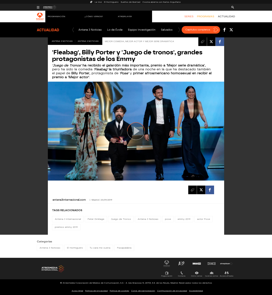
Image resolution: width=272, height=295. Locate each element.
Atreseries (181, 263)
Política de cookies (119, 291)
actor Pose (203, 219)
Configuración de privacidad (172, 291)
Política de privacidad (96, 291)
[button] (73, 30)
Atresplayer (125, 16)
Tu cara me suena (100, 247)
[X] (211, 41)
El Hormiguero (111, 2)
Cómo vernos (196, 276)
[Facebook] (220, 41)
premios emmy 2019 (66, 227)
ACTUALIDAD (226, 16)
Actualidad (48, 29)
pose (168, 219)
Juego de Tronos (121, 219)
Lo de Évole (114, 29)
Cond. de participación (143, 291)
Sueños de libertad (130, 2)
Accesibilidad (196, 291)
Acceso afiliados (226, 276)
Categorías (44, 241)
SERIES (188, 16)
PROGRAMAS (205, 16)
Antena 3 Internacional (68, 219)
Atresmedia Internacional (52, 269)
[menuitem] (189, 16)
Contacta (181, 276)
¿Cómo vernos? (94, 16)
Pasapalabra (124, 247)
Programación (56, 16)
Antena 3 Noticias (90, 29)
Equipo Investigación (141, 29)
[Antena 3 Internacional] (40, 18)
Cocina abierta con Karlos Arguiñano (161, 2)
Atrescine (211, 263)
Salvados (167, 29)
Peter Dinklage (96, 219)
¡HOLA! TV (196, 263)
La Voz (98, 2)
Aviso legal (77, 291)
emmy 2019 (184, 219)
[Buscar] (232, 7)
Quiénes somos (211, 276)
